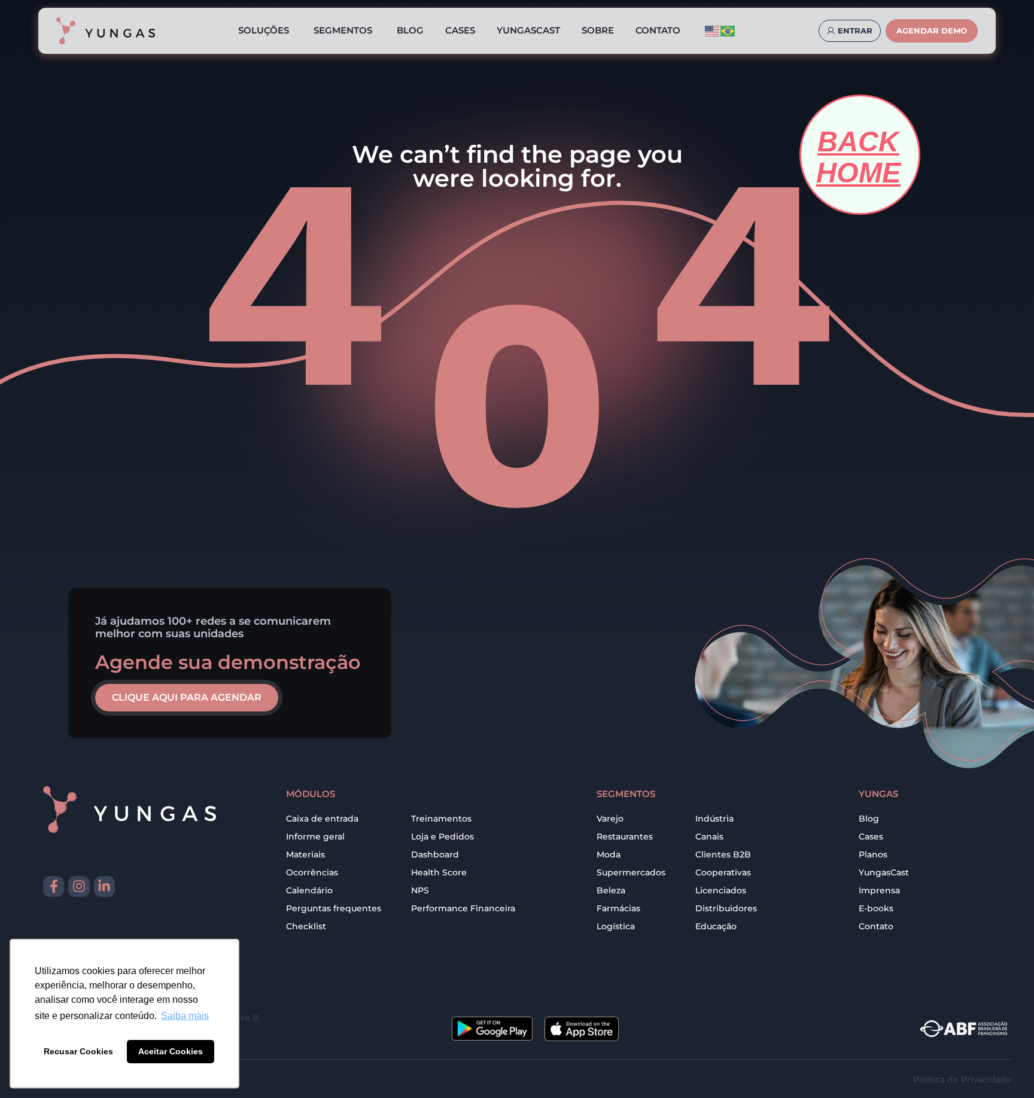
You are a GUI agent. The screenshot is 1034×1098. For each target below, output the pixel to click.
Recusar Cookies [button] (78, 1051)
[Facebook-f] (53, 886)
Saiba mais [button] (185, 1016)
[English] (712, 30)
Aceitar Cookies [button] (170, 1051)
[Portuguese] (728, 30)
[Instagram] (78, 886)
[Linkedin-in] (104, 886)
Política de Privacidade (962, 1079)
